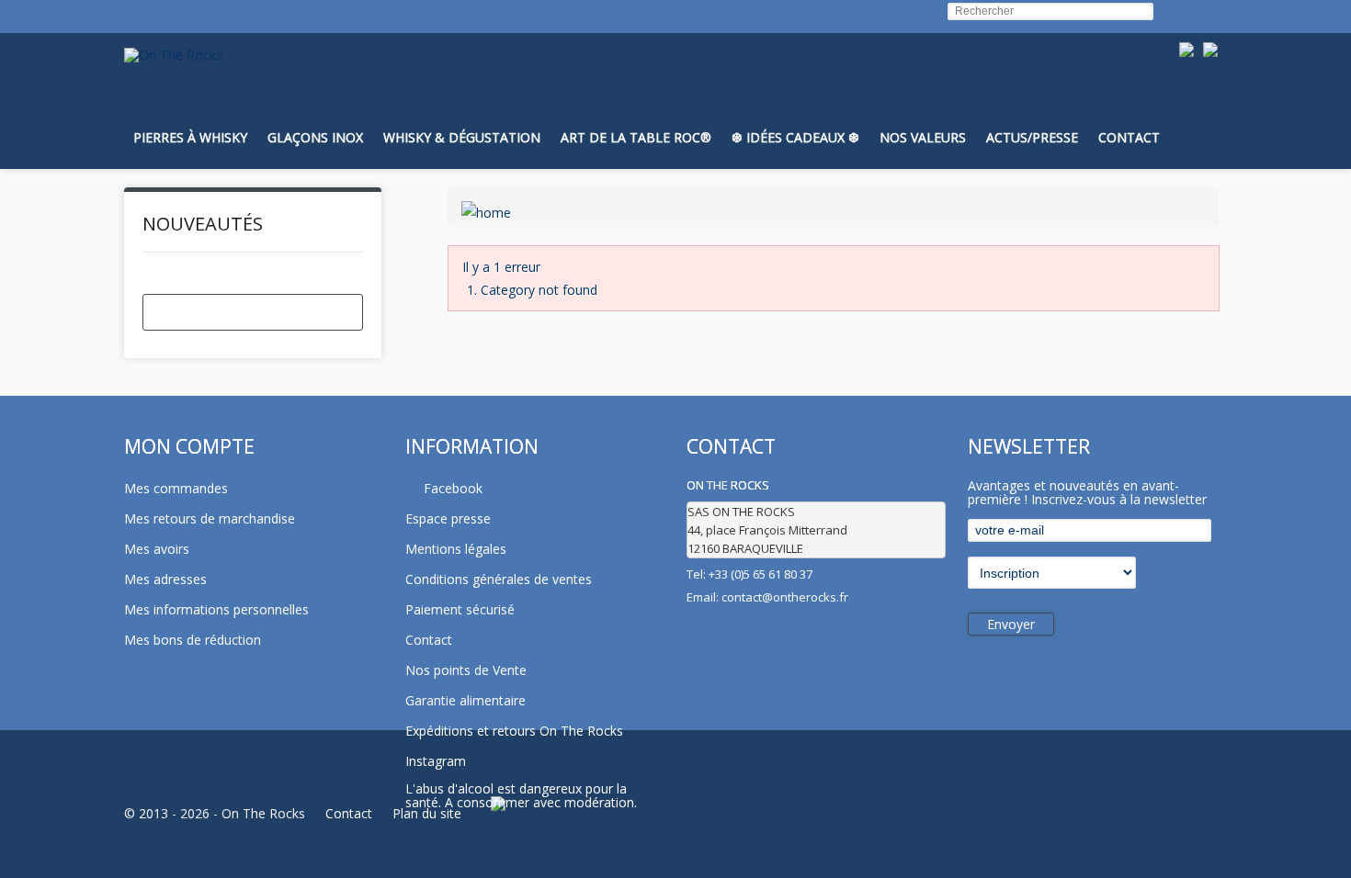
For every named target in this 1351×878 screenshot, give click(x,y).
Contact (1129, 137)
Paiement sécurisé (460, 609)
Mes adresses (165, 579)
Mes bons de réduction (192, 639)
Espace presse (448, 518)
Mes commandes (176, 488)
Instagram (435, 761)
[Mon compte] (1163, 88)
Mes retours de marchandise (209, 518)
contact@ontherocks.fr (784, 597)
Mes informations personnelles (216, 609)
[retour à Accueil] (486, 206)
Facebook (453, 488)
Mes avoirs (156, 548)
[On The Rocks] (173, 54)
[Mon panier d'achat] (1207, 88)
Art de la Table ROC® (636, 137)
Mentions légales (455, 548)
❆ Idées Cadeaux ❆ (795, 137)
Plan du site (426, 813)
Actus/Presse (1032, 137)
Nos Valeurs (923, 137)
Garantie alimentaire (465, 700)
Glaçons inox (315, 137)
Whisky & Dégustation (461, 137)
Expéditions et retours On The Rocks (514, 730)
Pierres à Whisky (190, 137)
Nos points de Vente (466, 670)
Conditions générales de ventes (498, 579)
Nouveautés (202, 223)
